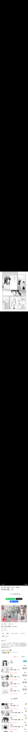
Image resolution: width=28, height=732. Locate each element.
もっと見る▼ (14, 698)
